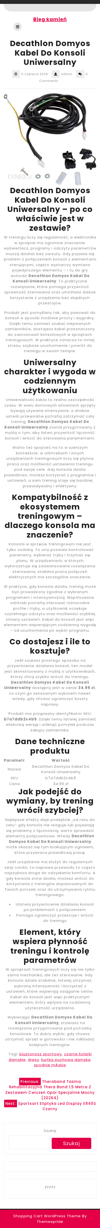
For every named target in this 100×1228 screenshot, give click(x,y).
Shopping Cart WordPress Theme (47, 1215)
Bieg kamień (50, 19)
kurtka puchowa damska (66, 1059)
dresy (33, 1059)
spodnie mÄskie (50, 1065)
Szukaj (50, 1130)
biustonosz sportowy (40, 1054)
